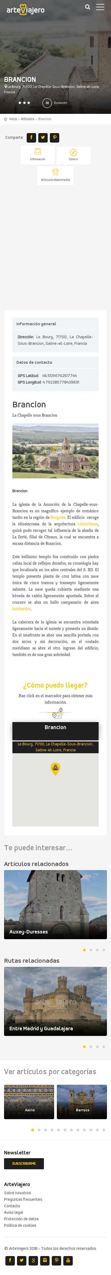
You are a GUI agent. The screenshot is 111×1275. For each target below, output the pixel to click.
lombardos (21, 608)
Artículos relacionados (55, 180)
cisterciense (88, 524)
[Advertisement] (55, 248)
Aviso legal (13, 1212)
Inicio (13, 119)
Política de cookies (20, 1226)
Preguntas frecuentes (23, 1199)
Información (38, 159)
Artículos (27, 119)
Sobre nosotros (17, 1193)
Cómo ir (73, 159)
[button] (55, 769)
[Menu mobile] (100, 8)
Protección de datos (21, 1219)
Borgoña (58, 517)
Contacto (12, 1206)
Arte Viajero (30, 11)
